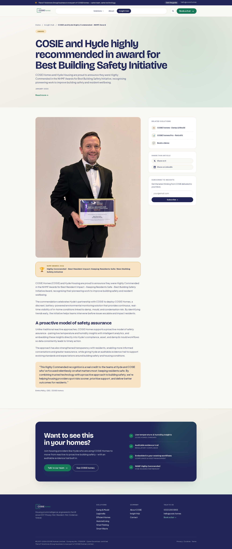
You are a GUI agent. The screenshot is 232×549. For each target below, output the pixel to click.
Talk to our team (58, 467)
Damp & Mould (102, 510)
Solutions (98, 11)
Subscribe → (172, 200)
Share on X (161, 161)
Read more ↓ (41, 95)
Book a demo (161, 143)
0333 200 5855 (171, 510)
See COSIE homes (85, 468)
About (111, 11)
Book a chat (186, 11)
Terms (194, 541)
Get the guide (171, 3)
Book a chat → (170, 517)
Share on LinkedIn (165, 167)
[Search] (173, 11)
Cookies (187, 541)
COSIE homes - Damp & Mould (169, 128)
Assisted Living (102, 521)
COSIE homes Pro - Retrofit (168, 135)
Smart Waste (102, 528)
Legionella (100, 513)
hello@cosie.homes (172, 513)
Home (38, 25)
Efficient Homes (103, 517)
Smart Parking (102, 525)
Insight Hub (124, 11)
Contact (134, 517)
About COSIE (136, 510)
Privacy (180, 541)
